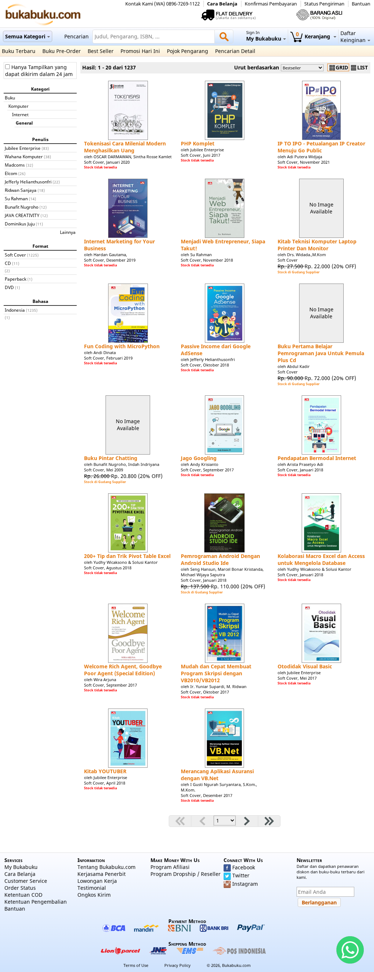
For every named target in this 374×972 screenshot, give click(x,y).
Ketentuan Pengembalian (35, 901)
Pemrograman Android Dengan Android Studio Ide (220, 559)
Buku (10, 97)
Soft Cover (15, 255)
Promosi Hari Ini (140, 51)
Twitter (240, 875)
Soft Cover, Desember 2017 (206, 795)
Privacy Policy (177, 965)
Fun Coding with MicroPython (122, 346)
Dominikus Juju (20, 224)
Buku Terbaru (18, 51)
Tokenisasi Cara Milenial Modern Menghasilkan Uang (125, 147)
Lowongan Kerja (97, 880)
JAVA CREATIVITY (22, 215)
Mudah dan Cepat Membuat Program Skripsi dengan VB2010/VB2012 (216, 673)
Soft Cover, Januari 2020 (107, 162)
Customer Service (25, 880)
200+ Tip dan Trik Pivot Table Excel (127, 556)
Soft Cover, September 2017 (207, 469)
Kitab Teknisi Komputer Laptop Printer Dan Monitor (317, 245)
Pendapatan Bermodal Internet (317, 458)
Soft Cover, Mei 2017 (297, 678)
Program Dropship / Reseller (185, 873)
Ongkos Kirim (94, 894)
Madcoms (15, 165)
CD (8, 263)
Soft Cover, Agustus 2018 (107, 567)
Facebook (243, 867)
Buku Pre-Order (61, 51)
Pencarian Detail (235, 51)
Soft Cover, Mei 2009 (103, 469)
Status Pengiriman (324, 4)
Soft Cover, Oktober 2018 (205, 365)
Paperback (15, 279)
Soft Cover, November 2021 (304, 162)
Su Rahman (16, 198)
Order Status (20, 887)
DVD (9, 287)
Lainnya (68, 232)
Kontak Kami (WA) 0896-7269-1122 (162, 4)
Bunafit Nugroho (21, 207)
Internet (20, 114)
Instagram (245, 883)
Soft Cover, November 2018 (207, 260)
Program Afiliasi (170, 866)
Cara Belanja (222, 4)
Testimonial (91, 887)
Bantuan (361, 4)
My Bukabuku (21, 866)
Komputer (18, 106)
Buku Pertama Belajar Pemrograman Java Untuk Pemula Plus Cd (321, 353)
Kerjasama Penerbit (101, 873)
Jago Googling (199, 458)
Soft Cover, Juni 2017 (200, 155)
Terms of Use (135, 965)
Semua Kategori (25, 36)
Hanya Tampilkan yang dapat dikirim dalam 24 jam (39, 70)
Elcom (11, 173)
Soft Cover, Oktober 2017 (205, 692)
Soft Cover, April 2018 (104, 783)
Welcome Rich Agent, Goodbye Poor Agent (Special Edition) (123, 670)
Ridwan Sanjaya (21, 190)
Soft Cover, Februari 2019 (108, 358)
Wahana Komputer (24, 156)
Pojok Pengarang (187, 51)
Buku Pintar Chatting (110, 458)
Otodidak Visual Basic (305, 666)
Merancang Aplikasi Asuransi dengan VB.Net (217, 775)
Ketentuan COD (23, 894)
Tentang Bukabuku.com (106, 866)
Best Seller (101, 51)
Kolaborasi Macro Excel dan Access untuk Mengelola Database (321, 559)
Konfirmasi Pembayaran (271, 4)
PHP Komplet (197, 143)
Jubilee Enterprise (23, 148)
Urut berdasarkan (256, 67)
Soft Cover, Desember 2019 (110, 260)
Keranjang (314, 36)
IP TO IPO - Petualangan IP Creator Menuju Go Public (321, 147)
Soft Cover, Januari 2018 (300, 469)
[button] (319, 902)
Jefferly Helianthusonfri (28, 182)
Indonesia (15, 310)
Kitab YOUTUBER (105, 771)
